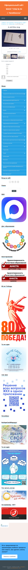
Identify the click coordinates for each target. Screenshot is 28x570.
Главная (3, 22)
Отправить (9, 80)
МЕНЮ (3, 18)
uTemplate (22, 566)
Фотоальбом (10, 22)
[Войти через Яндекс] (7, 71)
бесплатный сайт (14, 568)
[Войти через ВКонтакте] (7, 68)
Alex (20, 51)
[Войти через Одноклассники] (7, 73)
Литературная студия (20, 22)
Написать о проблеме (10, 556)
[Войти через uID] (7, 66)
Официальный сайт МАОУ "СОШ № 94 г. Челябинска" (14, 5)
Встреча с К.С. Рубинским (7, 24)
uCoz (20, 568)
